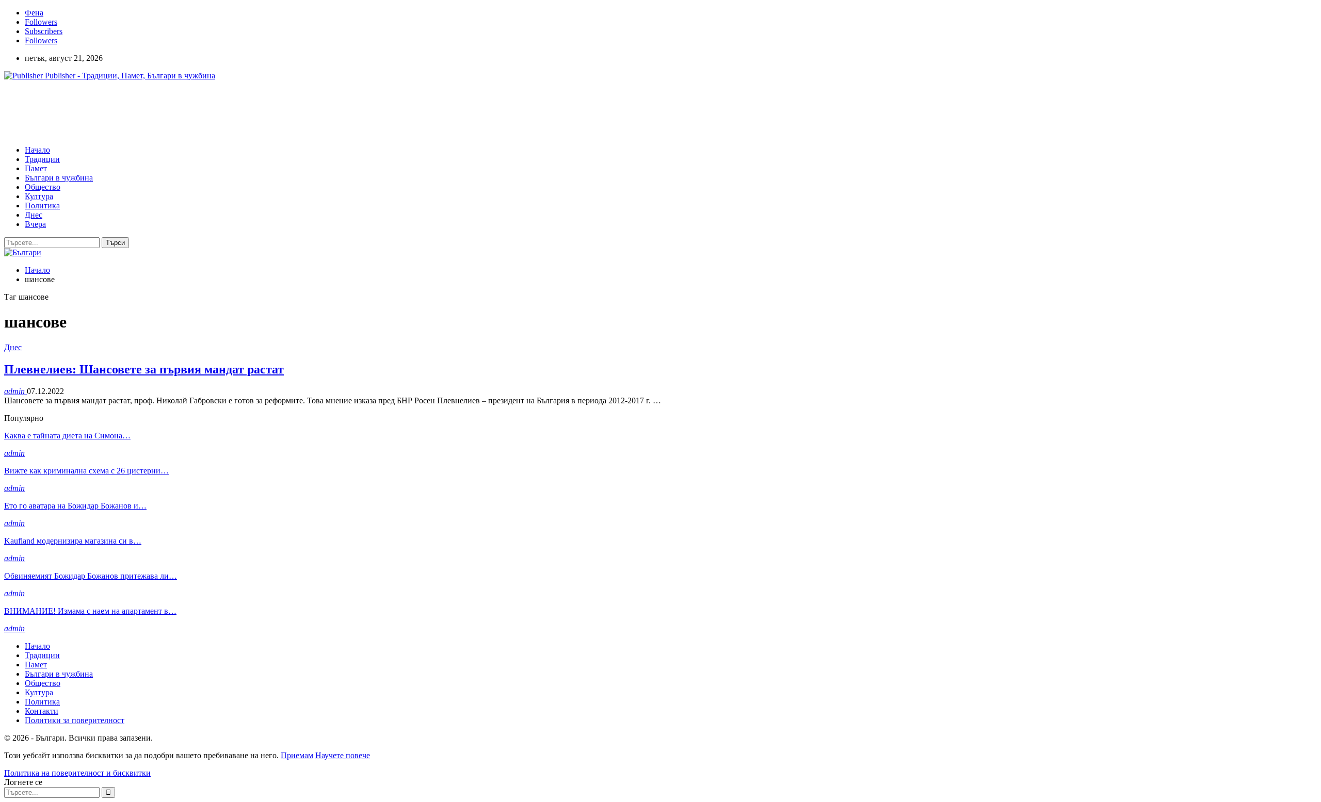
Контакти (41, 711)
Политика (42, 205)
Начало (37, 149)
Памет (36, 168)
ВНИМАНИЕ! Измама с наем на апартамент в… (90, 611)
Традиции (42, 159)
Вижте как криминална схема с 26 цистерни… (86, 470)
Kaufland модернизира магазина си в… (72, 540)
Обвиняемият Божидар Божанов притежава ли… (90, 575)
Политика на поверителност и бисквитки (77, 772)
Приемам (297, 755)
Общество (42, 187)
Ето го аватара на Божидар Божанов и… (75, 505)
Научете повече (342, 755)
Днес (33, 214)
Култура (39, 196)
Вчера (35, 224)
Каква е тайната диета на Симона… (67, 435)
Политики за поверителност (74, 720)
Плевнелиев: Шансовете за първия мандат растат (144, 369)
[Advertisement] (192, 112)
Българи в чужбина (59, 177)
